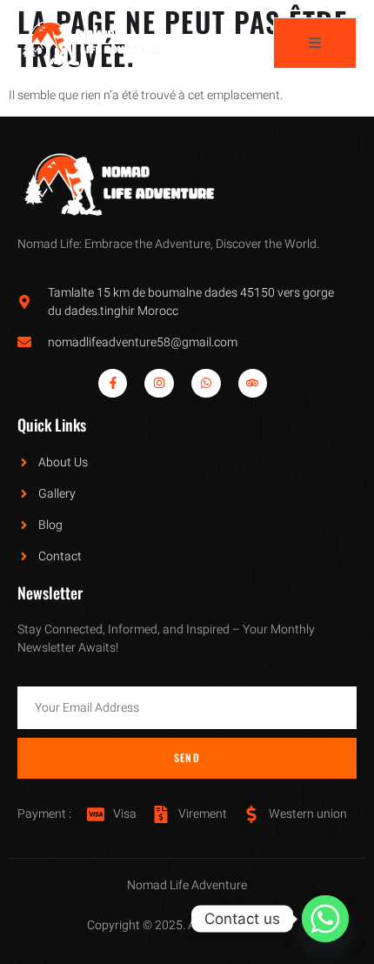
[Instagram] (159, 383)
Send (187, 757)
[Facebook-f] (113, 383)
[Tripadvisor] (253, 383)
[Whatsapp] (206, 383)
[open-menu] (315, 43)
